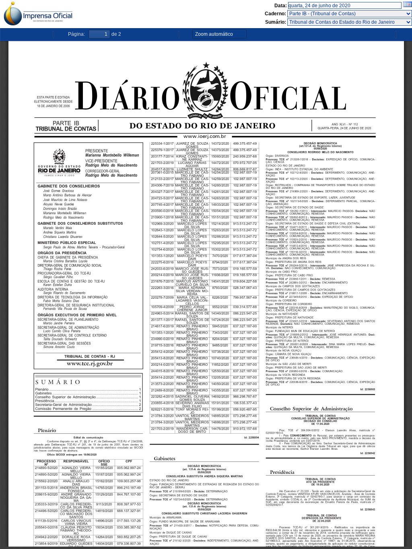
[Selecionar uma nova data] (407, 5)
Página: (76, 34)
